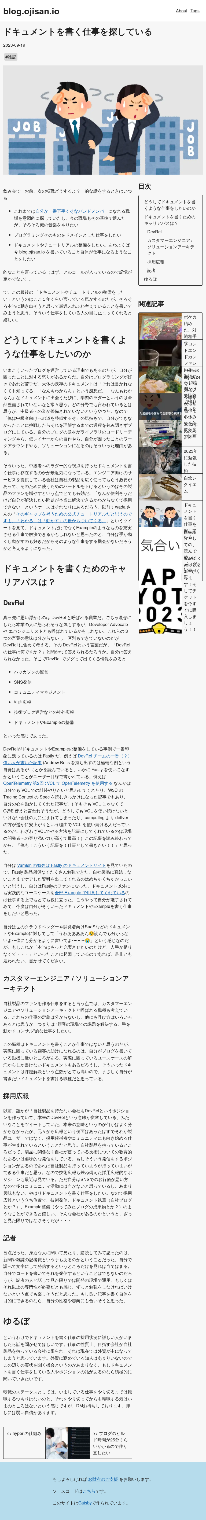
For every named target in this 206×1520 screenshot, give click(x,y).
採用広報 (155, 262)
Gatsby (85, 1503)
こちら (89, 1491)
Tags (195, 11)
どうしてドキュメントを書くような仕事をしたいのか (170, 204)
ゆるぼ (150, 279)
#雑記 (10, 57)
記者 (151, 270)
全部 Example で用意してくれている (90, 892)
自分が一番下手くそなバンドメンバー (71, 211)
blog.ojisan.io (31, 11)
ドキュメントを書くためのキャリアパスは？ (170, 220)
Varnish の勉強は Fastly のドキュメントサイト (61, 865)
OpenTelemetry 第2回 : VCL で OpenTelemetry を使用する (58, 783)
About (181, 11)
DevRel (154, 232)
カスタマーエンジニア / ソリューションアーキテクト (170, 246)
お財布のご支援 (103, 1479)
